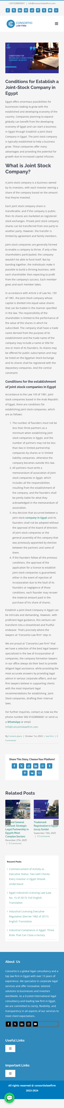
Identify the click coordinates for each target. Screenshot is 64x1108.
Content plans (15, 736)
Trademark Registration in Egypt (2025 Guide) (46, 826)
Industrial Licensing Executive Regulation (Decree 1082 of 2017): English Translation (29, 916)
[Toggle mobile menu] (57, 23)
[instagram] (28, 1024)
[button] (8, 822)
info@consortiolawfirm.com (41, 3)
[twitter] (15, 1024)
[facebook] (8, 1024)
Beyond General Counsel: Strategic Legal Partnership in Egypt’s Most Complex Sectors (17, 829)
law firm (50, 736)
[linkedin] (21, 1024)
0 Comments (15, 843)
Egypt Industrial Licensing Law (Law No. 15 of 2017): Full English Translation (30, 897)
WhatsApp (13, 722)
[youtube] (35, 1024)
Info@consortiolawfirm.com (21, 727)
